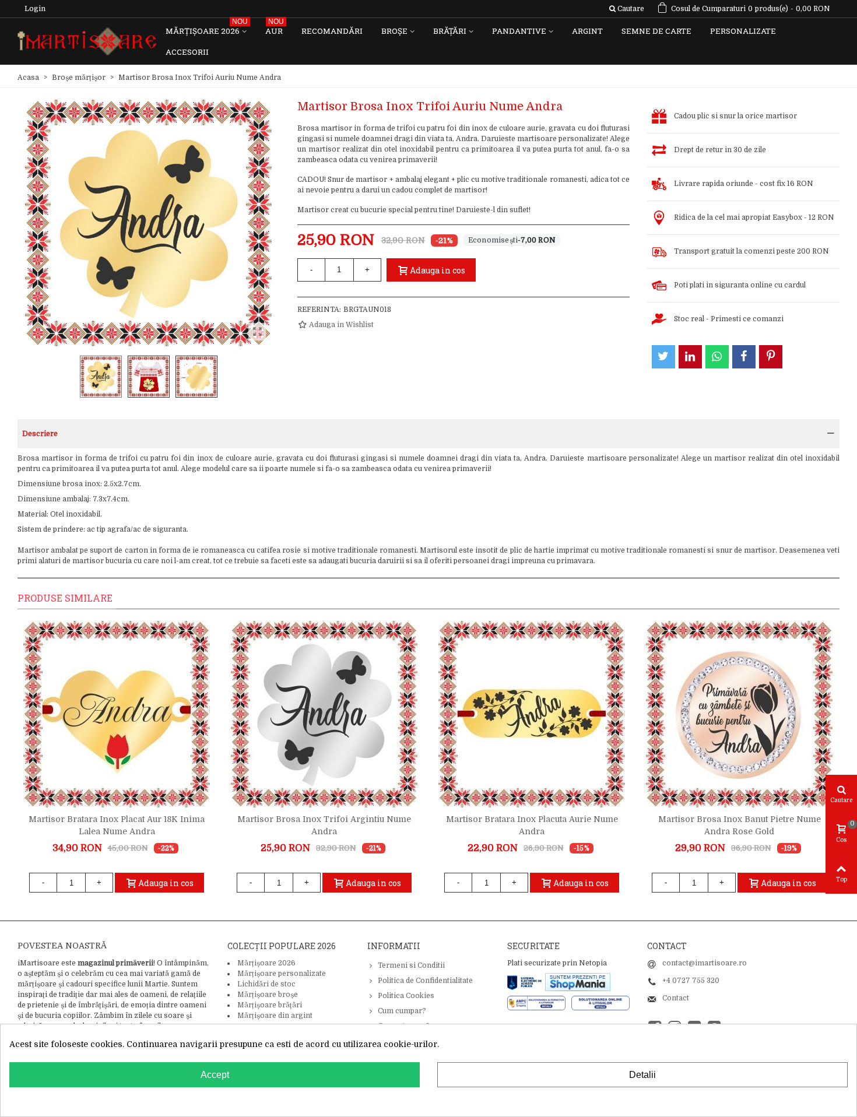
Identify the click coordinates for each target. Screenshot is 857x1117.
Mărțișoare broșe (267, 994)
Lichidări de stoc (266, 984)
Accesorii (187, 52)
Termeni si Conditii (411, 965)
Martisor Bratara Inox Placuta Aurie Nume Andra (532, 825)
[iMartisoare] (86, 41)
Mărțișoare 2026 (207, 28)
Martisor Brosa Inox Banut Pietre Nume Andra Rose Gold (739, 825)
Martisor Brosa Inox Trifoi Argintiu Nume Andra (324, 825)
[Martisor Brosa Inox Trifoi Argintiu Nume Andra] (324, 714)
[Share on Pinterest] (770, 356)
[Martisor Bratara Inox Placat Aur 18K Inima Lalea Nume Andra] (116, 714)
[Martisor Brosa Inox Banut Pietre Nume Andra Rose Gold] (739, 714)
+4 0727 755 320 (690, 981)
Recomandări (332, 31)
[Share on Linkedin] (690, 356)
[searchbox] (626, 8)
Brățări (449, 31)
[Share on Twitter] (663, 356)
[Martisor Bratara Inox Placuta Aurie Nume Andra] (531, 714)
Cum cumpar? (402, 1011)
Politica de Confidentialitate (425, 981)
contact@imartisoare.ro (704, 963)
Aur (274, 28)
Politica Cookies (406, 996)
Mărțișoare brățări (269, 1005)
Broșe (394, 31)
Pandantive (519, 31)
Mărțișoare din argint (274, 1015)
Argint (587, 31)
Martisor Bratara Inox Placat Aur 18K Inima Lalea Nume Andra (117, 825)
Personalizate (743, 31)
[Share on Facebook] (744, 356)
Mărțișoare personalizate (281, 974)
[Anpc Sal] (539, 1003)
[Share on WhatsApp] (717, 356)
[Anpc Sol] (600, 1003)
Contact (675, 998)
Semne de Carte (656, 31)
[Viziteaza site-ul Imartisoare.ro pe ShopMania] (577, 982)
